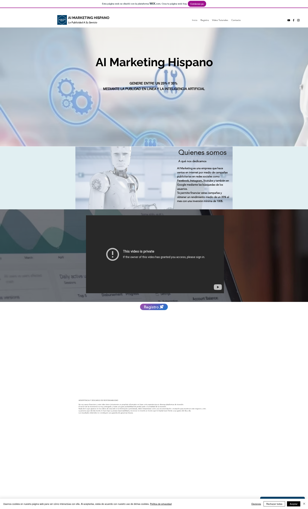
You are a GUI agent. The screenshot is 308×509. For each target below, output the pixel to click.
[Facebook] (293, 20)
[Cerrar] (304, 503)
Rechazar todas (274, 503)
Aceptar (294, 503)
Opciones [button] (256, 503)
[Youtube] (288, 20)
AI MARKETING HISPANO (88, 18)
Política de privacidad (161, 503)
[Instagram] (298, 20)
